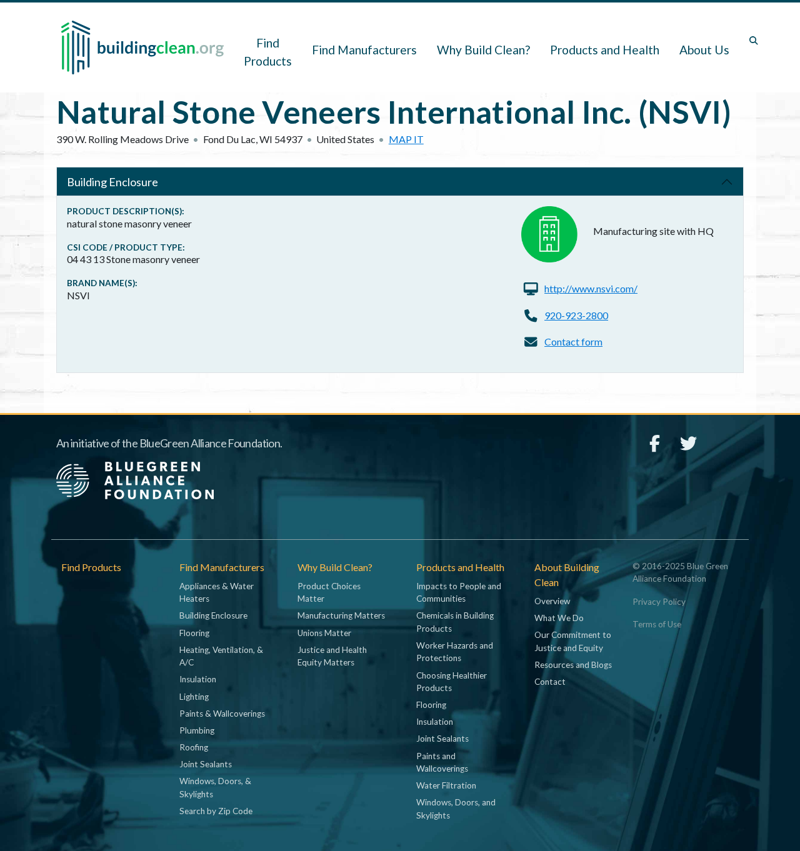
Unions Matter (324, 633)
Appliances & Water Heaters (216, 592)
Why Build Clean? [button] (483, 49)
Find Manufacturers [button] (364, 49)
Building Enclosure (112, 182)
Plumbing (196, 730)
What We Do (559, 618)
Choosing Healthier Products (451, 681)
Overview (552, 601)
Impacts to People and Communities (458, 592)
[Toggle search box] (753, 40)
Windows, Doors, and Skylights (456, 808)
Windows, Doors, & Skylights (215, 787)
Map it (406, 139)
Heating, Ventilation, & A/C (221, 656)
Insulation (197, 679)
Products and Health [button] (604, 49)
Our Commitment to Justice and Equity (572, 641)
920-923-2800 (576, 315)
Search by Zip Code (215, 811)
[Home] (142, 47)
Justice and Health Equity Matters (332, 656)
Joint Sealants (205, 764)
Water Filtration (446, 785)
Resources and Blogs (573, 665)
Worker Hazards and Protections (454, 651)
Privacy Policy (659, 602)
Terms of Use (656, 624)
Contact (550, 682)
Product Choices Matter (329, 592)
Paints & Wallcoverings (222, 714)
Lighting (194, 697)
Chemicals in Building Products (455, 621)
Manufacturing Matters (341, 615)
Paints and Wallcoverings (442, 762)
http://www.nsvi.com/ (591, 288)
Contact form (573, 341)
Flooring (194, 633)
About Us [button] (704, 49)
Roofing (193, 747)
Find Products (268, 52)
